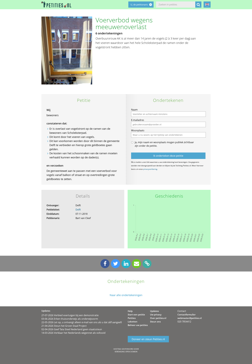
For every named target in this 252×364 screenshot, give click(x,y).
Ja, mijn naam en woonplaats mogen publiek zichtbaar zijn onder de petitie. (164, 144)
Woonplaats (137, 130)
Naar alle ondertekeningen (126, 295)
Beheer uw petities (138, 325)
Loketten (132, 321)
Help (130, 311)
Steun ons (155, 321)
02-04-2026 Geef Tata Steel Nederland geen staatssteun (71, 329)
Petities (132, 318)
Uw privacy (155, 314)
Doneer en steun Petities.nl (148, 339)
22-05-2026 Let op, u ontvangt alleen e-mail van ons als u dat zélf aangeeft (81, 322)
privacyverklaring (150, 169)
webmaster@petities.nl (189, 318)
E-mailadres (137, 120)
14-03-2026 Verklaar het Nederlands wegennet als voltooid (73, 332)
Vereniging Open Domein (126, 351)
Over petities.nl (158, 318)
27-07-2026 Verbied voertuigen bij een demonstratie (70, 315)
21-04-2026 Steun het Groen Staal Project (64, 325)
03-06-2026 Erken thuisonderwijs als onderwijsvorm (69, 318)
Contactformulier (186, 314)
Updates (154, 311)
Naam (134, 109)
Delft (78, 209)
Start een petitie (136, 314)
